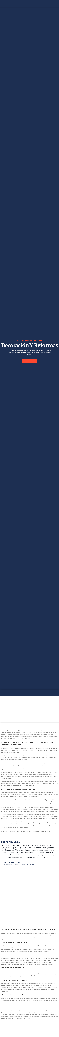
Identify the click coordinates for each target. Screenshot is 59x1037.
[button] (28, 3)
